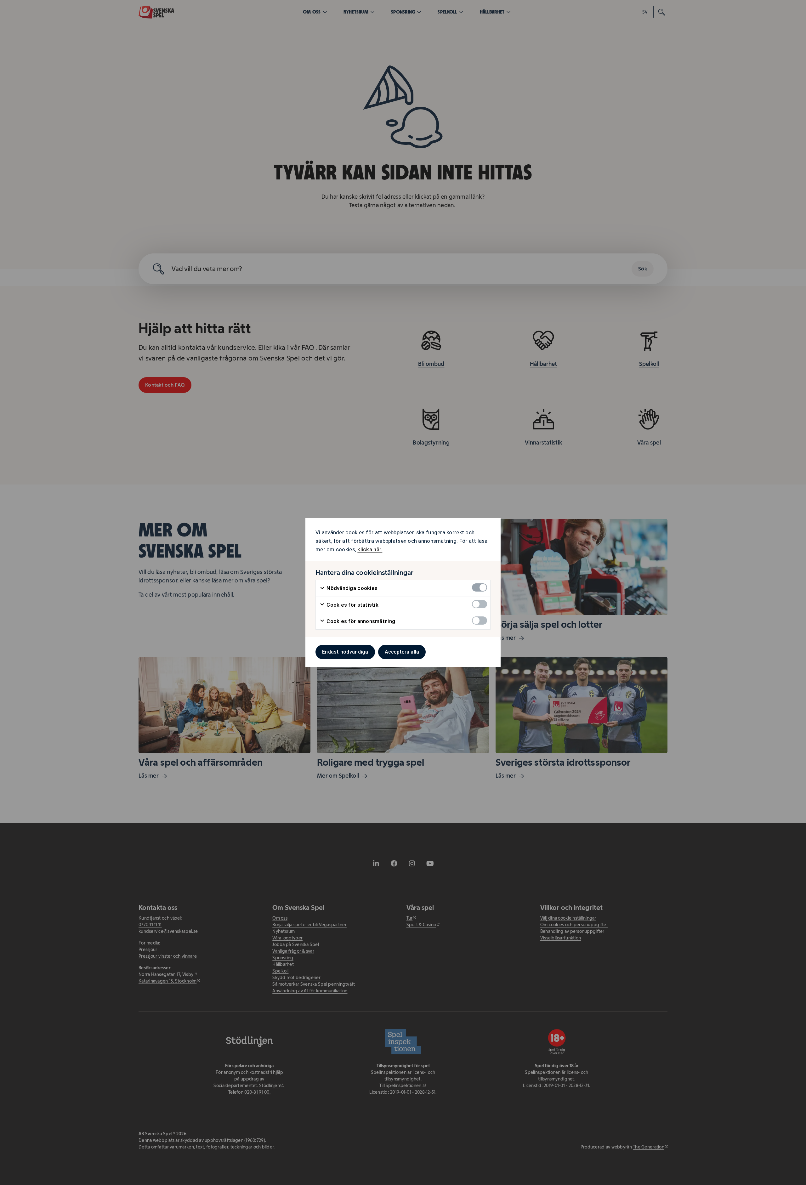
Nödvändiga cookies (351, 588)
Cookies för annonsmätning (360, 621)
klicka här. (369, 549)
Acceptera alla (402, 652)
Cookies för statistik (351, 605)
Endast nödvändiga (345, 652)
